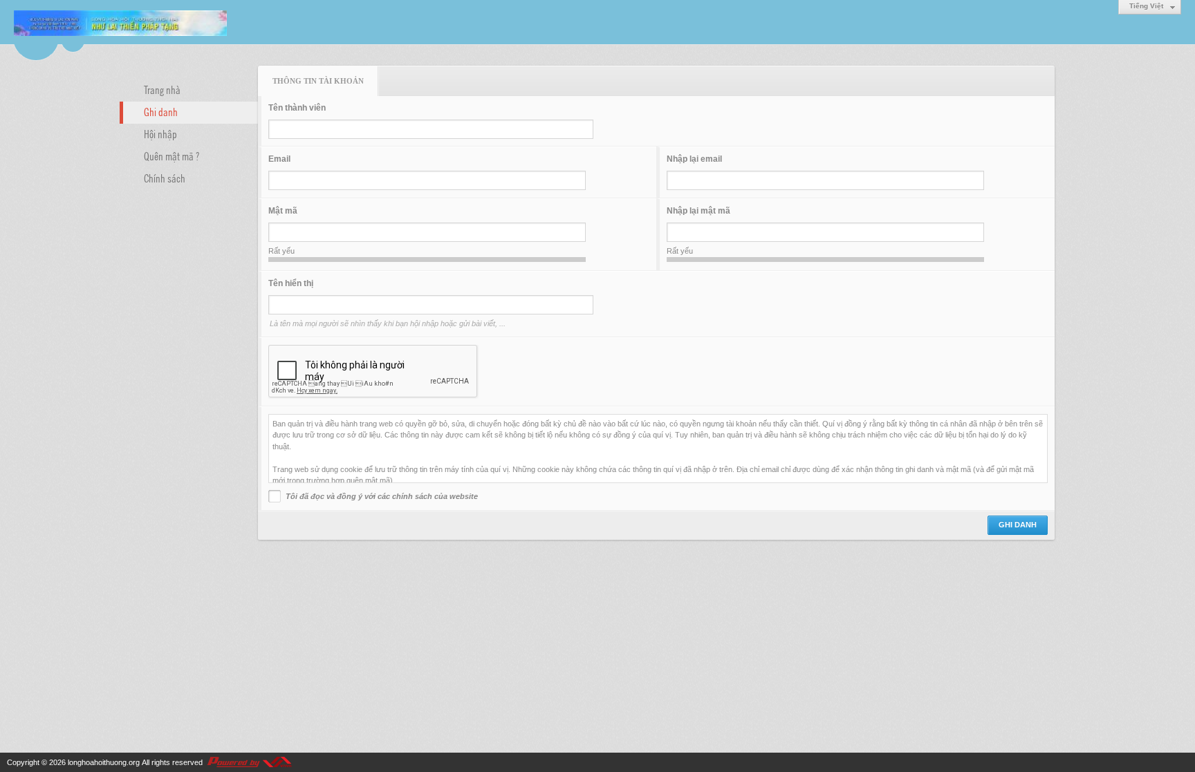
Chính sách (164, 177)
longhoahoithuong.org (104, 762)
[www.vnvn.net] (249, 762)
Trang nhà (162, 89)
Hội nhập (160, 133)
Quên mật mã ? (171, 155)
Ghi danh (161, 111)
